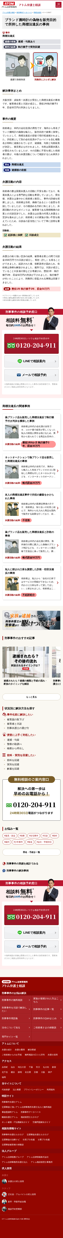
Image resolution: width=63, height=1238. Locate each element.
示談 (46, 836)
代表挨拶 (6, 1089)
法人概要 (17, 1089)
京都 (36, 1072)
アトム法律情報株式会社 (38, 1157)
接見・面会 (10, 836)
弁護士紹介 (7, 1050)
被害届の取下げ (15, 719)
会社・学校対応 (45, 842)
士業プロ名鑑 (44, 1139)
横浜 (13, 1072)
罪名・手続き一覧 (31, 852)
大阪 (43, 1072)
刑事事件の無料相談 (12, 1000)
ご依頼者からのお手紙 (12, 1055)
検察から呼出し (15, 748)
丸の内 (46, 1067)
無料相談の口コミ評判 (35, 1055)
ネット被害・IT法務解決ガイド (16, 1122)
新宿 (54, 1067)
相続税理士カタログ (30, 1117)
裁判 (7, 842)
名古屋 (28, 1072)
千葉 (31, 1067)
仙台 (13, 1067)
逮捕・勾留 (13, 740)
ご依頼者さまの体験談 (44, 1027)
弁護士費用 (20, 1050)
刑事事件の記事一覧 (43, 1009)
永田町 (5, 1067)
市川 (38, 1067)
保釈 (23, 836)
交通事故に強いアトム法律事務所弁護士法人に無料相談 (27, 1107)
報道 (30, 842)
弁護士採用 (53, 1055)
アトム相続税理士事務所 (42, 1162)
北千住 (5, 1072)
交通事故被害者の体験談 (13, 1144)
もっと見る (31, 697)
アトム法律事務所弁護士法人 (15, 1162)
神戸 (50, 1072)
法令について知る (11, 1027)
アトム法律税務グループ (13, 1157)
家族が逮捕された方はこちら (46, 1000)
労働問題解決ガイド (41, 1122)
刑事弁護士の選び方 (18, 728)
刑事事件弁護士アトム (12, 1102)
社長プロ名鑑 (29, 1139)
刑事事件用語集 (10, 1018)
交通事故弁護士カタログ (38, 1134)
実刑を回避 (13, 764)
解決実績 (32, 1050)
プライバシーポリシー (34, 1089)
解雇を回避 (13, 768)
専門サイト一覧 (10, 1036)
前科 (55, 836)
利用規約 (51, 1089)
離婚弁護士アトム (10, 1117)
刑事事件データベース (31, 1112)
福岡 (4, 1077)
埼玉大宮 (22, 1067)
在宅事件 (34, 836)
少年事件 (19, 842)
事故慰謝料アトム (10, 1112)
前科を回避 (13, 760)
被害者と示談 (14, 723)
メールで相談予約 (34, 375)
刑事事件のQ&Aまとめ (45, 1018)
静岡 (20, 1072)
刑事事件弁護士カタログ (13, 1134)
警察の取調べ (14, 744)
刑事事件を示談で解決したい (14, 1009)
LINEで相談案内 (34, 361)
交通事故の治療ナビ (11, 1139)
